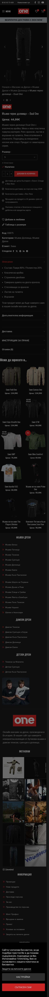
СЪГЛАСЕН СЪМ (23, 987)
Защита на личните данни (16, 968)
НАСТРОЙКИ (23, 976)
